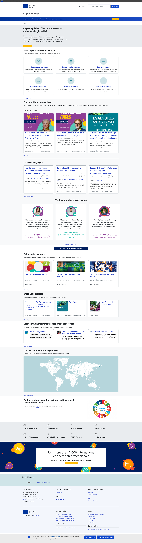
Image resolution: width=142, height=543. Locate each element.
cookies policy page (55, 536)
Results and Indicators (104, 331)
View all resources (29, 346)
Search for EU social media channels (66, 527)
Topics (32, 19)
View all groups (28, 290)
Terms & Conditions (93, 501)
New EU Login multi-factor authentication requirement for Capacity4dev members (37, 170)
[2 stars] (24, 482)
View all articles (28, 156)
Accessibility (91, 522)
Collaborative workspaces (38, 67)
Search (116, 6)
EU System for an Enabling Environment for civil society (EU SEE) (43, 306)
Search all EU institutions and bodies (98, 529)
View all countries (29, 395)
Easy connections (103, 67)
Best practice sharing (103, 87)
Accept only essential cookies (105, 537)
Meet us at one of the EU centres (65, 520)
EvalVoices (99, 180)
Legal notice (91, 518)
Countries (39, 19)
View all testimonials (70, 244)
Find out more (28, 98)
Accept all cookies (90, 537)
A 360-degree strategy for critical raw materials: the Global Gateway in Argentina (38, 135)
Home (26, 19)
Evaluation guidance (38, 331)
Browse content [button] (64, 19)
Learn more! (27, 46)
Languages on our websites (96, 514)
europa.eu (36, 515)
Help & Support (92, 494)
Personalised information (38, 87)
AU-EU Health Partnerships (107, 303)
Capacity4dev (31, 13)
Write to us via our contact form (65, 518)
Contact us (59, 492)
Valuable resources (71, 87)
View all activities (29, 196)
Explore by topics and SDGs (32, 408)
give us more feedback (43, 482)
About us (90, 492)
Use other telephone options (64, 516)
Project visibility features (71, 67)
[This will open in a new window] (29, 6)
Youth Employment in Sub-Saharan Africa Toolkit (73, 332)
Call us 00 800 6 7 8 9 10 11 (63, 514)
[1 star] (23, 482)
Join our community (71, 463)
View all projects (28, 320)
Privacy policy (92, 516)
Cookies (90, 520)
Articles (46, 19)
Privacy (90, 499)
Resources (54, 19)
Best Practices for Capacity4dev (40, 178)
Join (116, 19)
